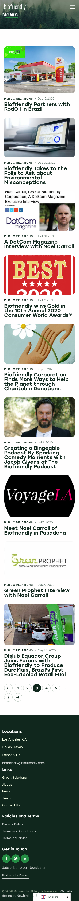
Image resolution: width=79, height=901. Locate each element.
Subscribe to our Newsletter (24, 867)
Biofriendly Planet (15, 875)
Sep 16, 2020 (46, 369)
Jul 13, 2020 (45, 522)
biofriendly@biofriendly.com (23, 763)
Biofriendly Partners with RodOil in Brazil (37, 106)
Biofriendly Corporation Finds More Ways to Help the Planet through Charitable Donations (36, 381)
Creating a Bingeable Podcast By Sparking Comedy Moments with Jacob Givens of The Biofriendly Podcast (35, 457)
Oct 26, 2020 (46, 236)
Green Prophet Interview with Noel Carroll (37, 592)
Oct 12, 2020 (46, 300)
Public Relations (18, 98)
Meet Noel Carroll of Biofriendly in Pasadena (35, 530)
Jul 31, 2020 (45, 442)
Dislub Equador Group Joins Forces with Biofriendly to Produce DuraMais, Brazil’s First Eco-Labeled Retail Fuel (35, 665)
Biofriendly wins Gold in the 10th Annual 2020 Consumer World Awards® (38, 311)
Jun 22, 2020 (46, 585)
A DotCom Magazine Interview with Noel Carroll (39, 244)
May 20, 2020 (47, 650)
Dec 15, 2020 (46, 98)
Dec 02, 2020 (47, 162)
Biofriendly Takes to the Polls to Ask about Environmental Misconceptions (35, 175)
